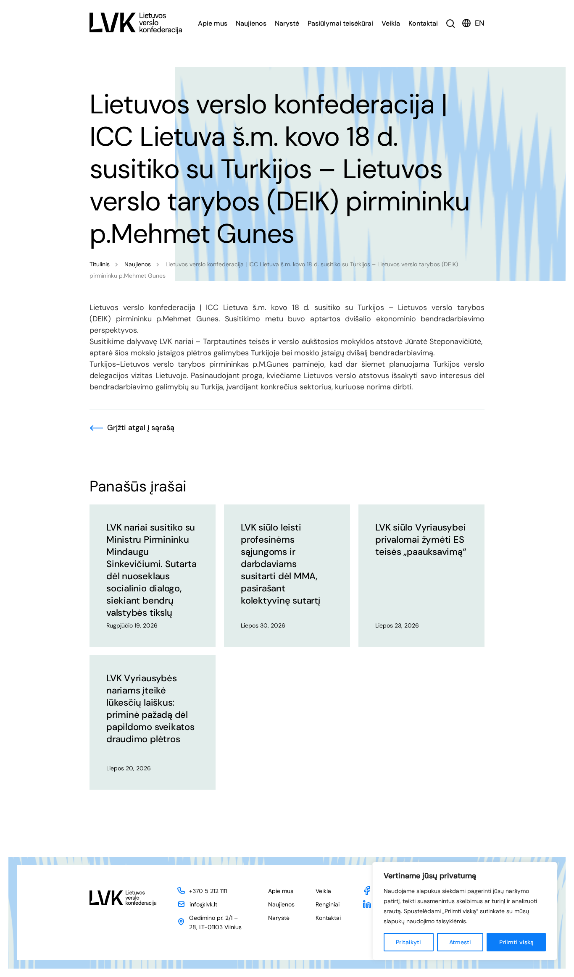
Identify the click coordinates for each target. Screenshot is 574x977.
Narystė (287, 23)
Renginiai (328, 904)
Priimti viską (516, 942)
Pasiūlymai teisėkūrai (340, 23)
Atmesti (460, 942)
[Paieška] (450, 23)
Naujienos (251, 23)
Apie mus (212, 23)
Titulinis (100, 264)
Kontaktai (423, 23)
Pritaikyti (408, 942)
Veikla (391, 23)
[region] (464, 911)
